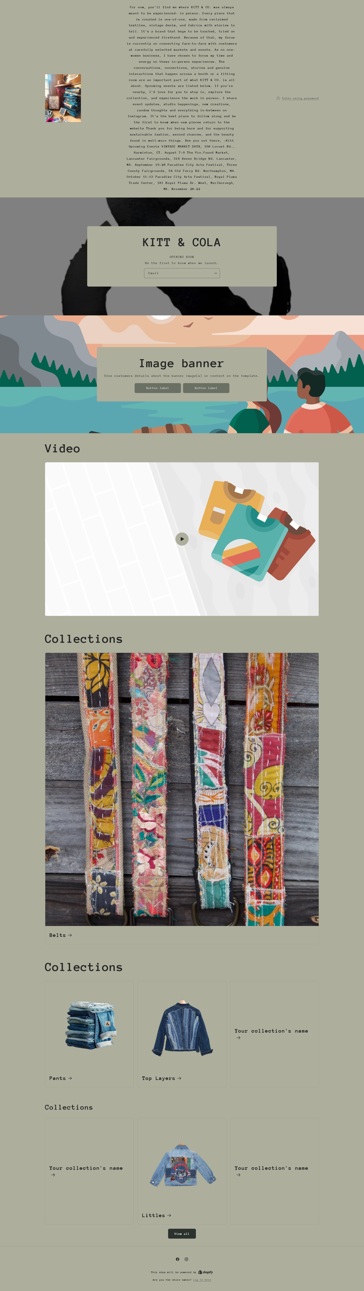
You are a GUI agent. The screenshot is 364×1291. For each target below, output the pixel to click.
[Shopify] (205, 1272)
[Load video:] (182, 539)
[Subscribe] (215, 273)
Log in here (202, 1279)
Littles (154, 1215)
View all (182, 1233)
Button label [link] (157, 388)
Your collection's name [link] (272, 1031)
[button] (297, 98)
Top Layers (159, 1078)
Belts (58, 935)
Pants (58, 1078)
